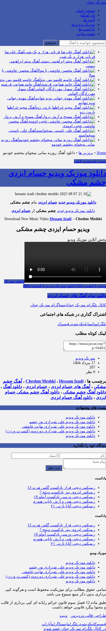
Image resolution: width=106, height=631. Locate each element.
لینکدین (81, 324)
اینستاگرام (60, 624)
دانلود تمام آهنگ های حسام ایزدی (76, 295)
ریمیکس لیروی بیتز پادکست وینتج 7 (67, 492)
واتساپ (91, 324)
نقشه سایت (85, 34)
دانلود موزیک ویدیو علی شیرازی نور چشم (62, 422)
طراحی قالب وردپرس (88, 616)
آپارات (47, 624)
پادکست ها (86, 29)
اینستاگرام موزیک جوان (48, 305)
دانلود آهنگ (12, 386)
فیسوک (63, 324)
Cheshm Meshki (40, 381)
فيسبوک (100, 624)
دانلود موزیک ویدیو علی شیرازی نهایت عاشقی (58, 426)
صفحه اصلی (85, 11)
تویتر (73, 324)
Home (101, 153)
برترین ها (86, 153)
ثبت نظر (54, 468)
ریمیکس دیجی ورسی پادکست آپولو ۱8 (64, 497)
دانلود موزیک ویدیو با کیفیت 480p (49, 286)
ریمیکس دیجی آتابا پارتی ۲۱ (73, 506)
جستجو (50, 43)
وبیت (63, 616)
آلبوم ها (89, 20)
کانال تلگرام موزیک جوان (86, 305)
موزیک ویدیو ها (83, 25)
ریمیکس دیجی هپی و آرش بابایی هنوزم (64, 501)
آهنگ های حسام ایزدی (70, 386)
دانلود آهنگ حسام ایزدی (71, 397)
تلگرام (101, 324)
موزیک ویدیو (85, 358)
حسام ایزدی (47, 202)
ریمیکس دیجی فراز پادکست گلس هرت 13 (61, 488)
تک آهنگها (87, 15)
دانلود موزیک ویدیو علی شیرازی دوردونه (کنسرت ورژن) (50, 431)
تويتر (81, 624)
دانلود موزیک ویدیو (80, 417)
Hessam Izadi (60, 219)
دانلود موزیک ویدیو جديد (77, 202)
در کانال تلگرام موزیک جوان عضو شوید (74, 629)
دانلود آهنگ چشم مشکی (84, 392)
